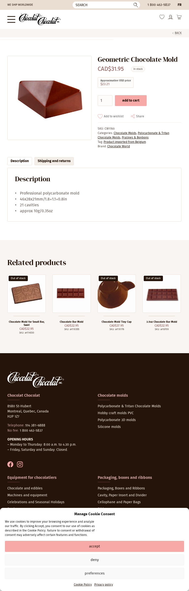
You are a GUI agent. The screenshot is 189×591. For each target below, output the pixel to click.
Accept (94, 546)
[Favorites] (161, 18)
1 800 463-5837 (158, 5)
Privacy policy (103, 584)
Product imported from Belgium (125, 141)
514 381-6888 (35, 425)
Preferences (95, 573)
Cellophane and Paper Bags (119, 502)
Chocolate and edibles (25, 488)
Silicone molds (109, 427)
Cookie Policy (83, 584)
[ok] (136, 4)
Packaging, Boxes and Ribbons (121, 488)
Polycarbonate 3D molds (117, 420)
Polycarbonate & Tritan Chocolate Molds (129, 406)
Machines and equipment (27, 495)
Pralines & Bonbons (135, 137)
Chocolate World (118, 146)
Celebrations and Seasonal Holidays (35, 502)
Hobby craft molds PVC (116, 413)
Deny (95, 560)
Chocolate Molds (125, 133)
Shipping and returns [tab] (54, 161)
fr (180, 5)
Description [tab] (20, 161)
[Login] (170, 18)
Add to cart (130, 100)
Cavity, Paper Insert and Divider (122, 495)
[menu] (11, 19)
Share (140, 116)
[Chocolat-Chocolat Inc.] (40, 19)
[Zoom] (49, 98)
